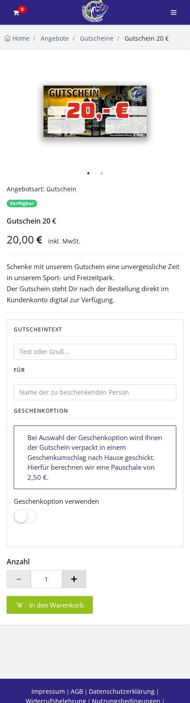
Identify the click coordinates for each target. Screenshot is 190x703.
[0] (16, 12)
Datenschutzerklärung (122, 691)
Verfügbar (22, 203)
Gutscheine (97, 38)
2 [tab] (101, 173)
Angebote (55, 38)
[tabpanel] (95, 111)
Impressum (48, 691)
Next (172, 111)
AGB (77, 691)
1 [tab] (88, 173)
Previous (17, 111)
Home (20, 38)
